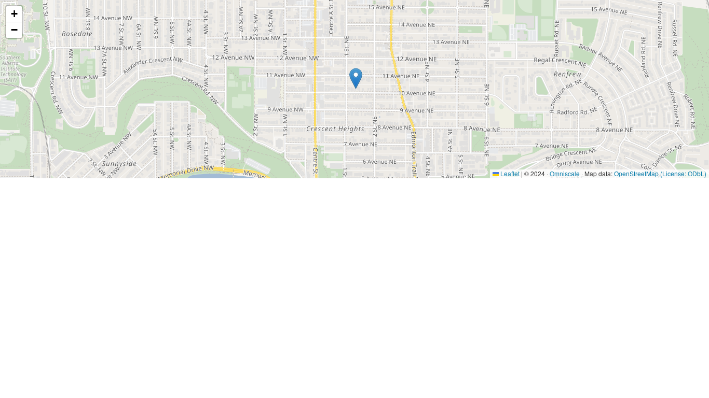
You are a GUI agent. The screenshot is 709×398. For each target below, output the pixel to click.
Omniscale (565, 173)
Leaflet (509, 173)
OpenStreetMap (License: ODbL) (660, 173)
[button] (355, 78)
